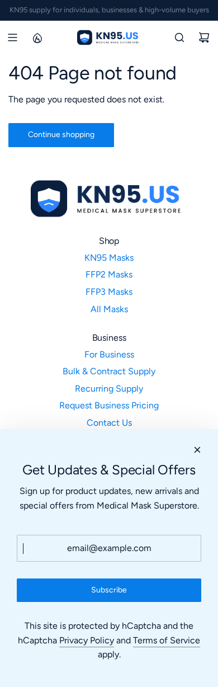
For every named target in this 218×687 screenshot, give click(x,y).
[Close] (197, 449)
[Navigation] (12, 37)
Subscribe (109, 590)
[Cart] (204, 37)
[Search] (179, 37)
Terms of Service (166, 640)
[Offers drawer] (37, 37)
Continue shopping (61, 134)
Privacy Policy (86, 640)
